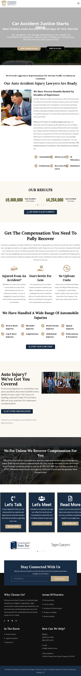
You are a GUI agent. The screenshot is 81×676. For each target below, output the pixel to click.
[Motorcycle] (51, 157)
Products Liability (50, 612)
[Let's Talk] (13, 498)
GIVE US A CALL (55, 49)
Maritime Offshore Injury (53, 608)
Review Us (9, 642)
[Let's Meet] (41, 498)
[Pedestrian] (36, 166)
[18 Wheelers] (67, 157)
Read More (70, 504)
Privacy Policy (11, 634)
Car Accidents (49, 604)
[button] (2, 200)
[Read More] (70, 498)
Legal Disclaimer (12, 638)
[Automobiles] (36, 157)
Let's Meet (41, 504)
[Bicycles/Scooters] (51, 166)
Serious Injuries (49, 616)
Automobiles (45, 157)
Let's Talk (13, 504)
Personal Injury (49, 600)
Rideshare (75, 166)
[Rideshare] (67, 166)
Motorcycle (60, 157)
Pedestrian (44, 166)
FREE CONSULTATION (28, 49)
